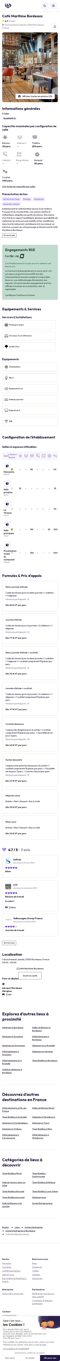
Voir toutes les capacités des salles (18, 186)
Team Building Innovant (13, 1197)
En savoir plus (9, 235)
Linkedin (36, 1274)
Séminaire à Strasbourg (43, 1117)
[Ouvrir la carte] (30, 968)
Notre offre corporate (12, 1293)
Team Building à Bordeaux (44, 1060)
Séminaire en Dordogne (13, 1045)
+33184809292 (9, 1315)
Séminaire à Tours (40, 1123)
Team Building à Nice (42, 1129)
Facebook (37, 1267)
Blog (34, 1263)
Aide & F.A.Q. (8, 1274)
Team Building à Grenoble (14, 1117)
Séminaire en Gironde (42, 1051)
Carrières (6, 1267)
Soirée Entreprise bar (42, 1203)
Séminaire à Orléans (12, 1129)
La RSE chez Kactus (11, 1271)
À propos (6, 1263)
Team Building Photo (12, 1173)
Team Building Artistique (43, 1182)
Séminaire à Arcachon (12, 1036)
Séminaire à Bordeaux (12, 1027)
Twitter (35, 1271)
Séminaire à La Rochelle (43, 1045)
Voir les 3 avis (9, 943)
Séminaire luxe (39, 1197)
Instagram (37, 1278)
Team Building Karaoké (13, 1191)
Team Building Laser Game (45, 1191)
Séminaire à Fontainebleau (15, 1123)
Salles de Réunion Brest (43, 1108)
